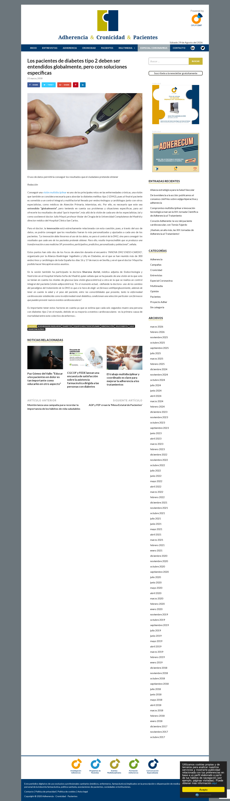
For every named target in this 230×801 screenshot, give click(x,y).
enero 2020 (156, 609)
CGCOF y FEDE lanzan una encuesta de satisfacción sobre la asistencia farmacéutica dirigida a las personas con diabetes (83, 379)
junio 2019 (155, 635)
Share (35, 85)
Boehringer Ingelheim (49, 326)
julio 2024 (155, 385)
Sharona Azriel (36, 329)
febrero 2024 (157, 406)
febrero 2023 (157, 449)
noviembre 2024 (159, 374)
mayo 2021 (156, 529)
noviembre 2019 (159, 614)
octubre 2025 (157, 342)
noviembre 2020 (159, 561)
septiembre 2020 (159, 571)
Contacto (179, 48)
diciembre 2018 (158, 667)
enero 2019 (156, 662)
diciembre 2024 (158, 369)
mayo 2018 (156, 699)
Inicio (33, 48)
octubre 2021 (157, 513)
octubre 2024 (157, 379)
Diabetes (67, 326)
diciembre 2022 (158, 454)
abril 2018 (155, 704)
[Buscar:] (176, 61)
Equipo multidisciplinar (87, 326)
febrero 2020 (157, 603)
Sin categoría (157, 307)
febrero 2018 (157, 715)
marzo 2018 (156, 710)
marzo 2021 (156, 539)
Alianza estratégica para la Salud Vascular (172, 189)
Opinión (154, 291)
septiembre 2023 (159, 427)
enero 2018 (156, 720)
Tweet (50, 85)
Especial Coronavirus (153, 48)
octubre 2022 (157, 465)
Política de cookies (67, 791)
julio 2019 (155, 630)
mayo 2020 (156, 587)
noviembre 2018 (159, 672)
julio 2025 (155, 353)
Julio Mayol (122, 326)
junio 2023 (155, 433)
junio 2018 (155, 694)
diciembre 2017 (158, 726)
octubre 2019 (157, 619)
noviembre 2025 (159, 337)
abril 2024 (155, 395)
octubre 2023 (157, 422)
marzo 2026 (156, 326)
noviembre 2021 (159, 507)
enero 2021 (156, 550)
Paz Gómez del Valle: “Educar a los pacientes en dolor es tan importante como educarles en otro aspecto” (45, 379)
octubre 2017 (157, 736)
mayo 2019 (156, 641)
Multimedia (125, 48)
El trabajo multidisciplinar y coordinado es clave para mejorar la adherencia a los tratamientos (123, 379)
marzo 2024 (156, 401)
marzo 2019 (156, 651)
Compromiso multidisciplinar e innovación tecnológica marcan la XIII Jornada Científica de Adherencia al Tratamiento (174, 211)
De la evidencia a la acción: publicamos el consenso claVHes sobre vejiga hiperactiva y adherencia (174, 199)
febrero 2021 (157, 545)
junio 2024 (155, 390)
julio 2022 (155, 470)
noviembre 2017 (159, 731)
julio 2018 (155, 688)
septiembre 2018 (159, 683)
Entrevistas (49, 48)
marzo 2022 (156, 491)
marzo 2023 (156, 443)
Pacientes (107, 48)
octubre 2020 (157, 566)
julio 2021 (155, 518)
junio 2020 (155, 582)
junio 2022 (155, 475)
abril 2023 (155, 438)
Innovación (107, 326)
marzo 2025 (156, 358)
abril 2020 (155, 593)
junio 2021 (155, 523)
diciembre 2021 (158, 502)
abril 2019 (155, 646)
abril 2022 (155, 486)
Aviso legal (82, 791)
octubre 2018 (157, 678)
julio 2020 (155, 577)
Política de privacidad (45, 791)
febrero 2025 (157, 363)
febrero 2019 (157, 657)
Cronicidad (89, 48)
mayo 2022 (156, 481)
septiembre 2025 (159, 347)
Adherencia (70, 48)
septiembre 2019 (159, 625)
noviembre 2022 (159, 459)
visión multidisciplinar (54, 192)
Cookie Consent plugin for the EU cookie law (203, 795)
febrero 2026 (157, 331)
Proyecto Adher (158, 301)
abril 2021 (155, 534)
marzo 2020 (156, 598)
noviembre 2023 (159, 417)
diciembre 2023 (158, 411)
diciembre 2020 (158, 555)
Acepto (203, 789)
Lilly (132, 326)
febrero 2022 (157, 497)
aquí (214, 783)
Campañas (155, 264)
